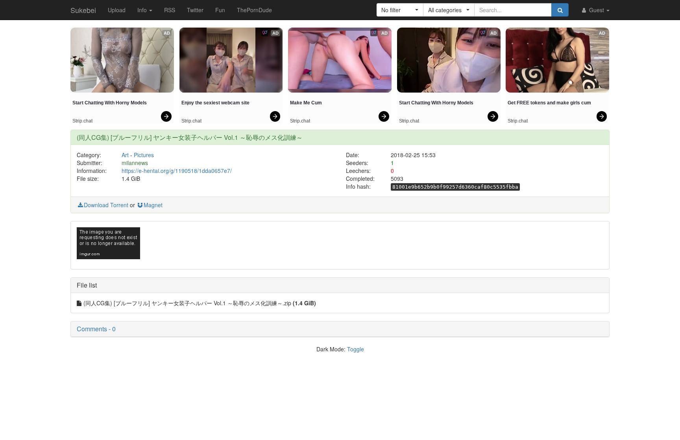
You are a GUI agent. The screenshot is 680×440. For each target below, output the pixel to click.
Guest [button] (597, 10)
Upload (117, 10)
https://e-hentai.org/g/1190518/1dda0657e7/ (177, 171)
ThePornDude (254, 10)
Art (125, 155)
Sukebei (83, 10)
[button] (400, 10)
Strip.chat (82, 121)
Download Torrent (106, 205)
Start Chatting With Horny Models (109, 103)
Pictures (144, 155)
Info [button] (142, 10)
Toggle (355, 349)
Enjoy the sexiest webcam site (215, 103)
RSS (169, 10)
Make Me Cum (306, 103)
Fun (220, 10)
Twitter (195, 10)
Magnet (153, 205)
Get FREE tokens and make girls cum (549, 103)
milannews (135, 163)
